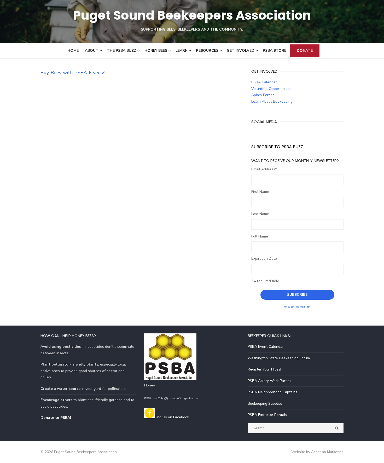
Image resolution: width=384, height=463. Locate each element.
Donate (305, 50)
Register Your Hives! (264, 369)
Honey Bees (155, 50)
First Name (260, 191)
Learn (182, 50)
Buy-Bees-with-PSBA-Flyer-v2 (73, 73)
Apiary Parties (263, 94)
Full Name (259, 236)
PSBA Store (274, 50)
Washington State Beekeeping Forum (279, 358)
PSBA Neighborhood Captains (272, 392)
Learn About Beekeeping (272, 101)
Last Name (260, 213)
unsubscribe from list (297, 307)
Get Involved (240, 50)
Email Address (264, 169)
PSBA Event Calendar (266, 346)
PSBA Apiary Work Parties (269, 380)
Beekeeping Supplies (265, 403)
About (91, 50)
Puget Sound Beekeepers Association (192, 15)
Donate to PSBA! (55, 417)
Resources (207, 50)
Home (73, 50)
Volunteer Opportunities (271, 88)
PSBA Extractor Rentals (267, 414)
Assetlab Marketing (327, 451)
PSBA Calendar (264, 82)
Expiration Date (264, 258)
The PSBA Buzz (121, 50)
